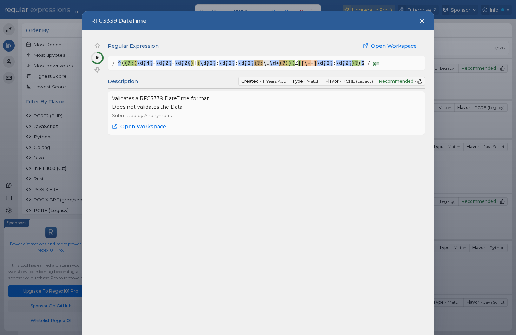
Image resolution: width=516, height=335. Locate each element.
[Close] (422, 21)
